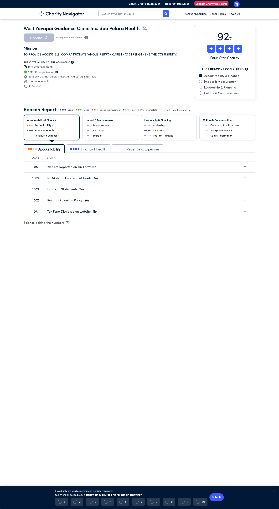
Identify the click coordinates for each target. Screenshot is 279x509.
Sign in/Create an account (144, 3)
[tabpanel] (139, 187)
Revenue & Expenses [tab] (142, 148)
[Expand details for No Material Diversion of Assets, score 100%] (245, 178)
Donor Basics (217, 14)
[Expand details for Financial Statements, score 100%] (245, 189)
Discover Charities (195, 14)
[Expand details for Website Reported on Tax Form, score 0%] (245, 167)
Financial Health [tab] (93, 148)
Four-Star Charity (224, 57)
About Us (234, 14)
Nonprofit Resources (177, 3)
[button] (39, 37)
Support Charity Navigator (211, 3)
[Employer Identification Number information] (72, 62)
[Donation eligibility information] (86, 37)
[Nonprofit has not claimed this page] (25, 66)
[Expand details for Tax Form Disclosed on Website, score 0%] (245, 211)
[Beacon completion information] (246, 69)
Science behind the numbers (44, 222)
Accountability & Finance (221, 75)
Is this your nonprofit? (40, 66)
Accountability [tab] (49, 148)
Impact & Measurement (221, 81)
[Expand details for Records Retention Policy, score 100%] (245, 200)
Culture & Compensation (221, 93)
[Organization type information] (56, 72)
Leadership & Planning (220, 87)
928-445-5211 (37, 86)
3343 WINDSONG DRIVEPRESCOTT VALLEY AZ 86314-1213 (62, 76)
